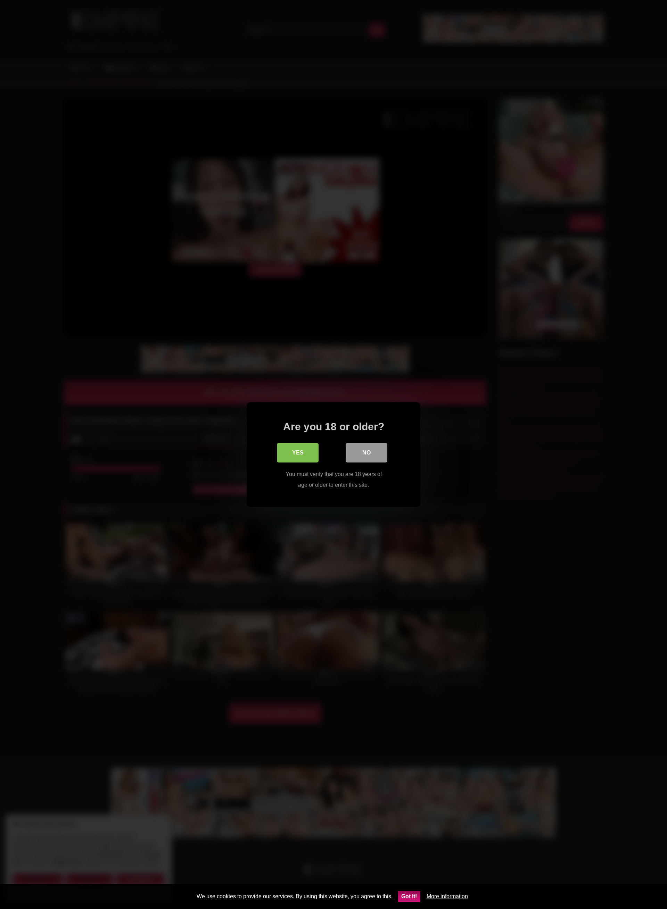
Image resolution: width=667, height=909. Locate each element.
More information (447, 896)
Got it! (409, 896)
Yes (298, 453)
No (366, 453)
